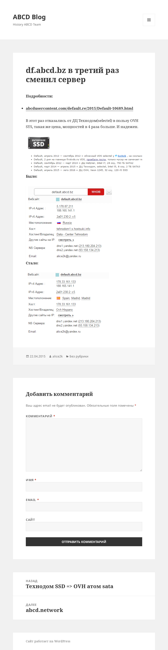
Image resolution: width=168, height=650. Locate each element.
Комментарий (40, 416)
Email (32, 500)
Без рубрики (79, 356)
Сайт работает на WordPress (48, 641)
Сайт (30, 520)
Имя (31, 480)
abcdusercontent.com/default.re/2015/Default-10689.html (79, 108)
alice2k (57, 356)
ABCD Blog (29, 16)
